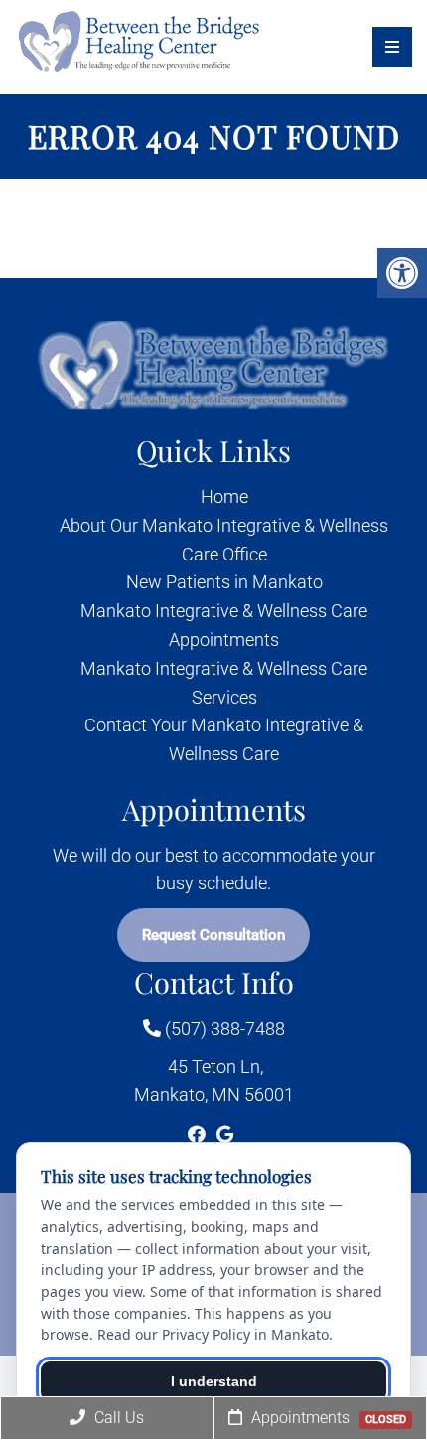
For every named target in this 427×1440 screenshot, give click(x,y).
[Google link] (224, 1134)
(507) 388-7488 (223, 1028)
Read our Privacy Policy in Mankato (213, 1334)
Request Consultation (213, 935)
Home (224, 496)
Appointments (326, 1417)
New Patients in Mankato (224, 581)
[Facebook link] (199, 1134)
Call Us (117, 1417)
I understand (214, 1381)
